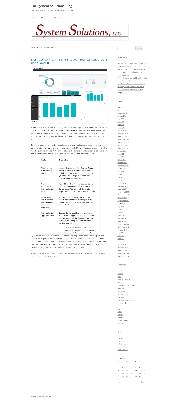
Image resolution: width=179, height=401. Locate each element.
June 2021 (121, 122)
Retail (120, 312)
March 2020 (122, 160)
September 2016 (123, 201)
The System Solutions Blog (51, 6)
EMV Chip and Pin (124, 279)
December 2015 (123, 224)
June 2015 (121, 236)
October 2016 (122, 198)
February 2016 (123, 218)
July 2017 (121, 171)
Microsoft (121, 297)
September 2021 (123, 113)
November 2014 (123, 256)
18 (123, 373)
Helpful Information (125, 294)
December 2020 (123, 139)
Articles (120, 274)
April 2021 (121, 128)
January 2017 (122, 189)
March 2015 (122, 244)
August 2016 (122, 204)
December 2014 (123, 253)
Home (33, 17)
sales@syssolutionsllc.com (69, 247)
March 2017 (122, 183)
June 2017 (121, 174)
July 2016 (121, 206)
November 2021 (123, 107)
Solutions (121, 317)
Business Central (74, 253)
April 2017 (121, 180)
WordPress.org (123, 350)
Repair (120, 309)
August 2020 (122, 151)
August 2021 (122, 116)
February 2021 (123, 133)
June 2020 (121, 157)
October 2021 (122, 110)
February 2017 (123, 186)
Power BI (40, 256)
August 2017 (122, 168)
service (120, 315)
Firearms (121, 288)
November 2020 (123, 142)
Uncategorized (54, 253)
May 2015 (121, 239)
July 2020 (121, 154)
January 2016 (122, 221)
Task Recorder (123, 320)
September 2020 (123, 148)
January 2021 (122, 136)
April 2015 (121, 242)
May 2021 (121, 125)
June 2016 (121, 209)
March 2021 (122, 130)
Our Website (58, 17)
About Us (44, 17)
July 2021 (121, 119)
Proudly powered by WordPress (41, 397)
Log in (120, 341)
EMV (119, 277)
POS (119, 306)
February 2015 (123, 247)
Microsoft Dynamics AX (126, 300)
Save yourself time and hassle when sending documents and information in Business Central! (133, 72)
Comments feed (123, 347)
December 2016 (123, 192)
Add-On (120, 271)
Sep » (143, 382)
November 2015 (123, 227)
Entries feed (122, 344)
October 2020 (122, 145)
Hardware (121, 291)
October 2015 (122, 230)
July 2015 (121, 233)
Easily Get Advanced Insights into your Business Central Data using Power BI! (69, 61)
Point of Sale (122, 303)
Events (120, 282)
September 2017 (123, 166)
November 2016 (123, 195)
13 (131, 370)
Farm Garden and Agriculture (128, 285)
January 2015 (122, 250)
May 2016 (121, 212)
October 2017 (122, 163)
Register (120, 338)
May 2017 (121, 177)
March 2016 (122, 215)
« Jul (119, 382)
